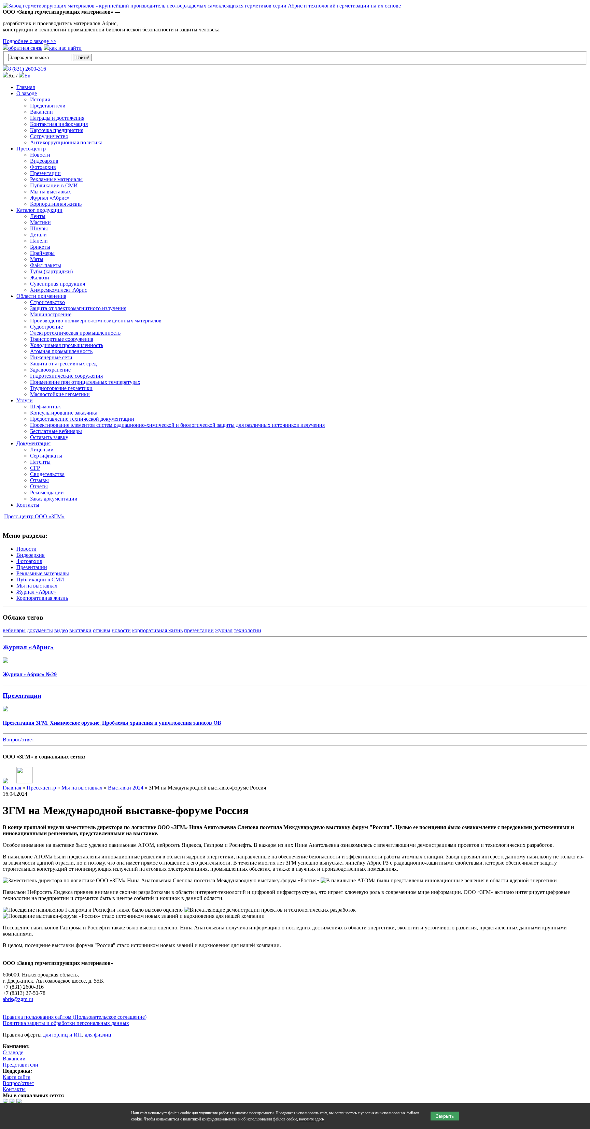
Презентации (45, 173)
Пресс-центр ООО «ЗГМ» (34, 516)
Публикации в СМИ (54, 185)
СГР (35, 468)
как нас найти (65, 48)
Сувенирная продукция (57, 284)
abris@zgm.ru (18, 999)
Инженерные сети (51, 357)
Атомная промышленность (61, 351)
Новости (40, 155)
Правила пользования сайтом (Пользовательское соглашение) (74, 1017)
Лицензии (42, 449)
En (27, 75)
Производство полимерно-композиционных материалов (95, 320)
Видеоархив (44, 161)
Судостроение (46, 327)
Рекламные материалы (56, 179)
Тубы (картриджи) (51, 271)
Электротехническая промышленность (75, 333)
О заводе (26, 93)
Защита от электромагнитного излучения (78, 308)
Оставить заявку (49, 437)
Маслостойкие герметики (60, 394)
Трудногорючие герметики (61, 388)
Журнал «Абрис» (50, 198)
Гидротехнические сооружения (66, 376)
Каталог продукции (39, 210)
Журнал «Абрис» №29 (30, 674)
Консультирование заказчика (63, 413)
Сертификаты (46, 456)
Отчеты (39, 486)
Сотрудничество (49, 136)
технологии (247, 630)
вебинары (14, 630)
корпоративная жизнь (157, 630)
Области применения (41, 296)
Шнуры (39, 228)
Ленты (37, 216)
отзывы (101, 630)
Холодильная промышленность (66, 345)
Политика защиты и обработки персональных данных (66, 1023)
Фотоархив (43, 167)
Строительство (47, 302)
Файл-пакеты (45, 265)
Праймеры (42, 253)
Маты (36, 259)
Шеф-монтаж (45, 406)
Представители (48, 105)
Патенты (40, 462)
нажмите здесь (311, 1119)
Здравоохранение (50, 370)
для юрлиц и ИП (62, 1035)
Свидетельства (47, 474)
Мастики (40, 222)
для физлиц (98, 1035)
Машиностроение (50, 314)
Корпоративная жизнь (56, 204)
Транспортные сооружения (61, 339)
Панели (39, 241)
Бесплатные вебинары (56, 431)
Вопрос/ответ (18, 739)
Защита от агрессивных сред (63, 363)
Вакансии (41, 112)
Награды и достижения (57, 118)
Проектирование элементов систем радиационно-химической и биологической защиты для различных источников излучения (177, 425)
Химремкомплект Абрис (58, 290)
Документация (33, 443)
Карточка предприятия (56, 130)
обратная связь (25, 48)
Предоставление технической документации (82, 419)
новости (121, 630)
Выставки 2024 (125, 788)
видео (61, 630)
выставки (80, 630)
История (40, 99)
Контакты (27, 505)
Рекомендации (47, 492)
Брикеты (40, 247)
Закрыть (445, 1116)
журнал (224, 630)
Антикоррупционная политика (66, 142)
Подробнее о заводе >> (29, 41)
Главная (25, 87)
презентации (199, 630)
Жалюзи (39, 277)
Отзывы (39, 480)
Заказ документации (54, 499)
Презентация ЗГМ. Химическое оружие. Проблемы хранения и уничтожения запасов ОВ (112, 723)
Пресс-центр (31, 148)
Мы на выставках (50, 191)
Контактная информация (59, 124)
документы (40, 630)
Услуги (24, 400)
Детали (38, 234)
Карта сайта (16, 1077)
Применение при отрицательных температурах (85, 382)
